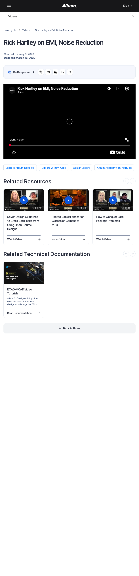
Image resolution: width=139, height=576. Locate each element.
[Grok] (70, 72)
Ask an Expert (81, 167)
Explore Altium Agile (53, 167)
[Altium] (69, 5)
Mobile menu (9, 5)
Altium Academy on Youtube (114, 167)
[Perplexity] (48, 72)
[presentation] (133, 181)
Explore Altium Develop (20, 167)
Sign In (127, 5)
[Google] (63, 72)
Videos (12, 16)
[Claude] (55, 72)
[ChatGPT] (41, 72)
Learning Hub (10, 30)
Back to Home (71, 328)
